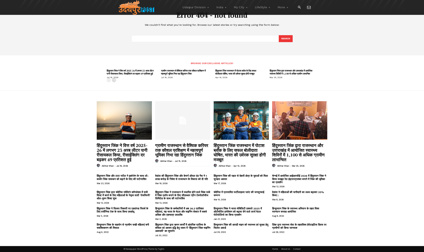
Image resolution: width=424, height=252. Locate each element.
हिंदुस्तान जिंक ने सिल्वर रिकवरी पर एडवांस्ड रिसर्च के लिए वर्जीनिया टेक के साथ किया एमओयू (122, 210)
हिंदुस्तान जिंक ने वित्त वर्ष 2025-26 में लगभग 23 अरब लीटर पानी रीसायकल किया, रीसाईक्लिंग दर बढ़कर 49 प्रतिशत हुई (130, 72)
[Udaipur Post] (135, 7)
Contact (296, 249)
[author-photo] (99, 165)
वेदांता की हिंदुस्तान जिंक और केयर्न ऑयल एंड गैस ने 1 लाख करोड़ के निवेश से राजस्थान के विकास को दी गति (181, 177)
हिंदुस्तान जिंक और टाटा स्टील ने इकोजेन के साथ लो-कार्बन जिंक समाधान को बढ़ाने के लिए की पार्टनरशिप (123, 177)
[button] (299, 7)
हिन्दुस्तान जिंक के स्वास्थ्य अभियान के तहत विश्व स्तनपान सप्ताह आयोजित (295, 210)
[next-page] (114, 80)
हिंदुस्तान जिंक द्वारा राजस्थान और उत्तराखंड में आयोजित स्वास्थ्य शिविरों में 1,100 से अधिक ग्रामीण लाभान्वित (291, 72)
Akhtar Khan (108, 166)
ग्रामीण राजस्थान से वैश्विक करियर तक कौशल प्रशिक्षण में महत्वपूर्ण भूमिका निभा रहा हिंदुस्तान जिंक (183, 72)
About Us (285, 249)
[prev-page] (109, 80)
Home (275, 249)
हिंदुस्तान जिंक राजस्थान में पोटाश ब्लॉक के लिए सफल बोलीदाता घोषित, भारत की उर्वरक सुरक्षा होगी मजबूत (235, 72)
